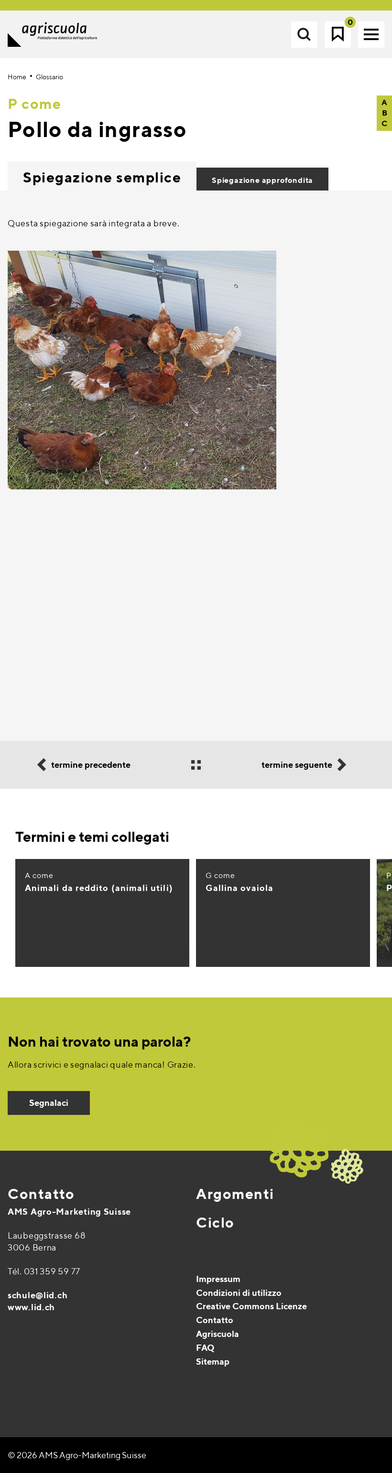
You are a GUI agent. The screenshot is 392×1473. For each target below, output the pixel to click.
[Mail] (16, 1385)
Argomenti (235, 1193)
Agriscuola (217, 1334)
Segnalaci (48, 1103)
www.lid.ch (31, 1307)
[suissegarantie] (332, 1415)
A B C (384, 113)
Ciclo (215, 1222)
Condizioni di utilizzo (239, 1293)
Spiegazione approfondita (262, 180)
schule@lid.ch (37, 1295)
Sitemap (212, 1361)
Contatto (41, 1193)
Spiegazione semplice (102, 177)
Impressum (218, 1279)
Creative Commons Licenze (251, 1306)
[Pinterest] (36, 1385)
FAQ (205, 1348)
